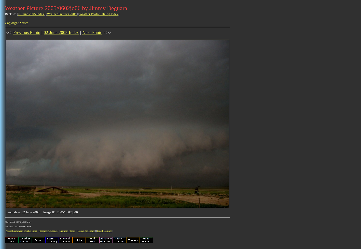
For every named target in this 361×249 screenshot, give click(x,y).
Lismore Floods (67, 231)
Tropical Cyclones (48, 231)
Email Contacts (104, 231)
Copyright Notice (16, 23)
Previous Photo (26, 32)
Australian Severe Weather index (21, 231)
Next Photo (92, 32)
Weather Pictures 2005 (62, 14)
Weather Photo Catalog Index (98, 14)
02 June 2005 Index (31, 14)
